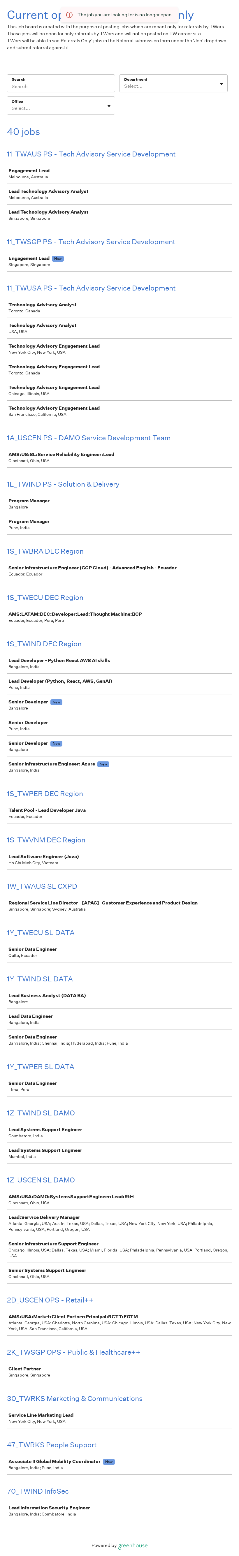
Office (17, 101)
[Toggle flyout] (221, 83)
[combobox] (124, 86)
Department (135, 79)
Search (18, 79)
